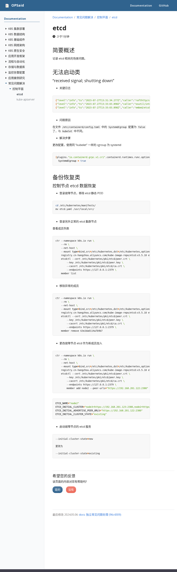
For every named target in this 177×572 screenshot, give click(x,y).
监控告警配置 (16, 72)
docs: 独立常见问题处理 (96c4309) (100, 514)
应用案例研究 (16, 78)
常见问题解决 (16, 83)
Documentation (15, 19)
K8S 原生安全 (16, 51)
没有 (71, 490)
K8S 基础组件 (16, 39)
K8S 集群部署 (16, 29)
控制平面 (18, 89)
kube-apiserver (26, 99)
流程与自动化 (16, 61)
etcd (20, 94)
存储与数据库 (16, 67)
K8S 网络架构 (16, 45)
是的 (57, 490)
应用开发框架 (16, 56)
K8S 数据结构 (16, 34)
